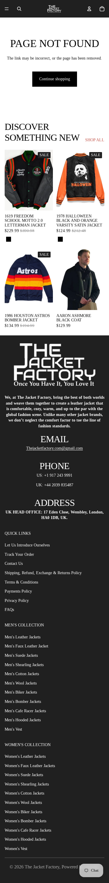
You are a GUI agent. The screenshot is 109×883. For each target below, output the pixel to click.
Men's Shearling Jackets (24, 665)
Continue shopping (54, 79)
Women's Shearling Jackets (27, 784)
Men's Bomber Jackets (23, 701)
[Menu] (6, 8)
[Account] (89, 8)
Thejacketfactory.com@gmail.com (54, 448)
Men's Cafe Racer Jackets (25, 711)
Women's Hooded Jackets (25, 839)
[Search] (19, 8)
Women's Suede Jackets (24, 775)
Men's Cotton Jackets (22, 674)
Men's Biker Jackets (21, 692)
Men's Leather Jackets (22, 637)
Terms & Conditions (21, 582)
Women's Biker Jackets (23, 812)
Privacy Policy (17, 600)
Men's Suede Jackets (21, 655)
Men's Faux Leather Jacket (26, 646)
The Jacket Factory (42, 866)
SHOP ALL (94, 140)
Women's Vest (16, 849)
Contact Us (14, 563)
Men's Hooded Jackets (23, 720)
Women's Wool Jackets (23, 802)
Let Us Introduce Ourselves (27, 545)
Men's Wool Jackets (21, 683)
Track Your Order (19, 554)
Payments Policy (18, 591)
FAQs (9, 609)
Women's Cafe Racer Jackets (28, 830)
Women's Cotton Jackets (24, 793)
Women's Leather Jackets (25, 756)
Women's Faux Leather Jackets (30, 766)
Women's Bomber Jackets (25, 821)
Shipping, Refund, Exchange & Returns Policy (43, 573)
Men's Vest (13, 729)
